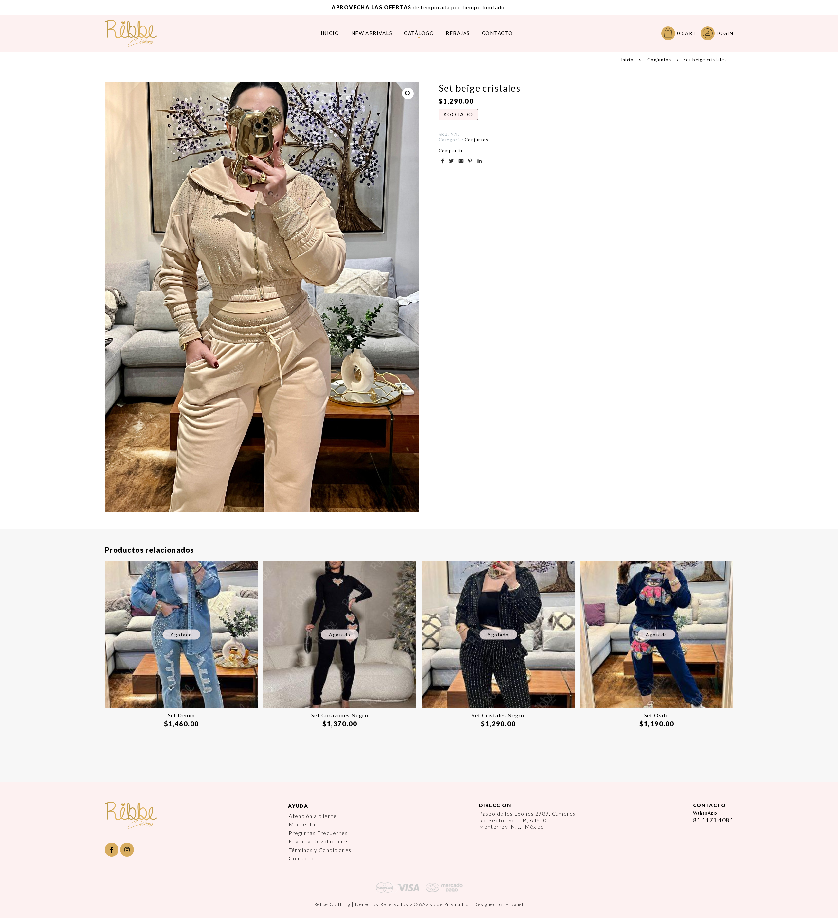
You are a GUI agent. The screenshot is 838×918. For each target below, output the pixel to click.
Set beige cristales (705, 59)
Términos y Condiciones (320, 850)
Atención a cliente (313, 816)
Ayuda (298, 806)
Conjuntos (659, 59)
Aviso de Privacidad (445, 904)
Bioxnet (515, 904)
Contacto (301, 858)
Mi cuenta (302, 824)
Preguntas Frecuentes (318, 833)
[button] (408, 93)
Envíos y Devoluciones (319, 841)
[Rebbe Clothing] (136, 33)
